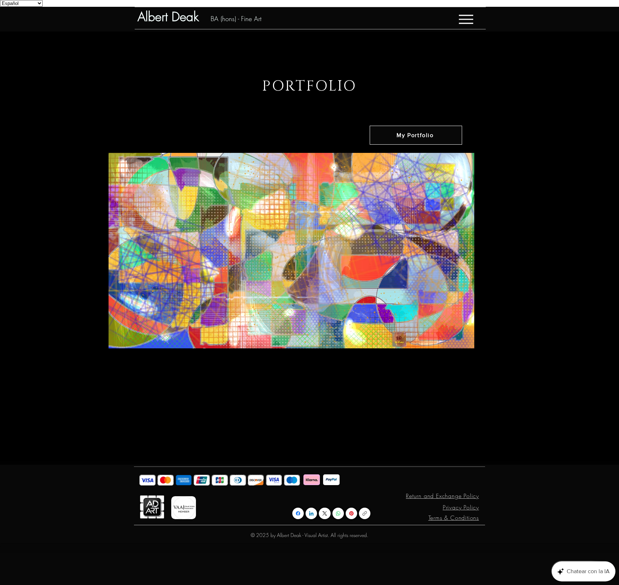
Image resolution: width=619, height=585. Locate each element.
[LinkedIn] (311, 513)
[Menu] (465, 19)
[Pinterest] (351, 513)
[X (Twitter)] (325, 513)
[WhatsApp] (338, 513)
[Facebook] (298, 513)
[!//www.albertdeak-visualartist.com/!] (364, 513)
